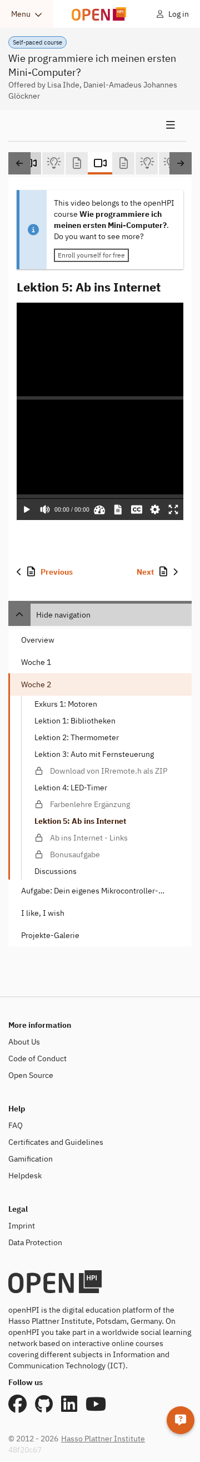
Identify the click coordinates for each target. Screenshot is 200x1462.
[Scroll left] (19, 163)
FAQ (15, 1125)
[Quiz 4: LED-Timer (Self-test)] (53, 163)
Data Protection (35, 1242)
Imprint (21, 1226)
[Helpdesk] (180, 1420)
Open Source (30, 1075)
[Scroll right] (180, 163)
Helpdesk (25, 1175)
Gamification (30, 1159)
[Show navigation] (97, 125)
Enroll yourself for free (91, 255)
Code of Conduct (37, 1058)
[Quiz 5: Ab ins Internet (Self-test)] (147, 163)
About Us (24, 1042)
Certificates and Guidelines (55, 1142)
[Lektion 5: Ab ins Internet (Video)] (100, 163)
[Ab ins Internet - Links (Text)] (123, 163)
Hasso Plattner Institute (103, 1439)
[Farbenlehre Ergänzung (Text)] (77, 163)
